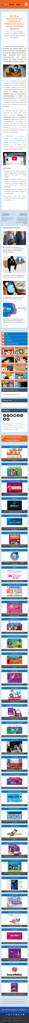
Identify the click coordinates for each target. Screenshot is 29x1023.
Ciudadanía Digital (14, 35)
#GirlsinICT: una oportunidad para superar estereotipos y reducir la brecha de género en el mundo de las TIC (14, 321)
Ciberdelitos (7, 33)
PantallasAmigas (19, 140)
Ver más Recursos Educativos (13, 1002)
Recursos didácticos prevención (11, 394)
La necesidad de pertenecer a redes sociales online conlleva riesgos (13, 297)
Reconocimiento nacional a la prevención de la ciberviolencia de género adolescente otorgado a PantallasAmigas (13, 250)
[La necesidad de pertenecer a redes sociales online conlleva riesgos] (14, 288)
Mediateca (8, 340)
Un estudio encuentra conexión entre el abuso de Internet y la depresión (14, 276)
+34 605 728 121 (22, 1009)
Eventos (7, 337)
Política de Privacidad (17, 1018)
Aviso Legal (8, 1018)
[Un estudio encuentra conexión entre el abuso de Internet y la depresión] (14, 264)
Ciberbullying (20, 32)
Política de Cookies (6, 1020)
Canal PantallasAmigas (11, 344)
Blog (15, 32)
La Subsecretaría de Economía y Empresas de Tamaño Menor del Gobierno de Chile (14, 138)
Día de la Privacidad (10, 81)
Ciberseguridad (14, 33)
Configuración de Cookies (19, 1020)
